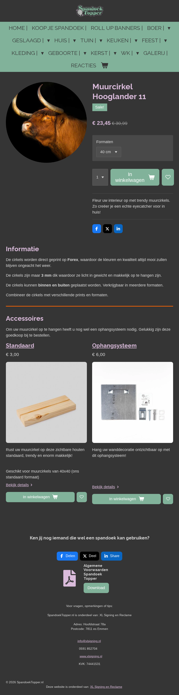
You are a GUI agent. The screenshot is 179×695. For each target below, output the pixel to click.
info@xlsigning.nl (89, 641)
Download (96, 588)
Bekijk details (17, 485)
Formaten (104, 142)
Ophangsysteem (114, 345)
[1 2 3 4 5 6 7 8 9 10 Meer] (100, 177)
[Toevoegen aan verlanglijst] (168, 177)
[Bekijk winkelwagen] (104, 65)
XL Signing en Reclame (106, 686)
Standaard (20, 345)
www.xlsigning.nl (91, 656)
